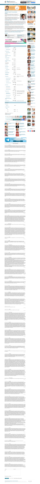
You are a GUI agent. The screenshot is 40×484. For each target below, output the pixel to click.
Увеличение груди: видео (28, 114)
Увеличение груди (32, 97)
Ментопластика (6, 66)
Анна (9, 252)
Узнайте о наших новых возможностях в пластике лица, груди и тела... (33, 50)
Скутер (9, 345)
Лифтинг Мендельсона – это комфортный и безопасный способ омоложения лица (33, 72)
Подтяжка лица (6, 76)
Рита (9, 183)
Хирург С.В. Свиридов (33, 74)
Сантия (9, 410)
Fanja (9, 456)
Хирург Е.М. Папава (32, 56)
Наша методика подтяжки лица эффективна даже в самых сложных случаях (33, 65)
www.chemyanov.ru (8, 114)
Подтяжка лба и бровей (8, 79)
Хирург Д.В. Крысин (32, 45)
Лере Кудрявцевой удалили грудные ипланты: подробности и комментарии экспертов (11, 126)
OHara (9, 443)
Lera (9, 192)
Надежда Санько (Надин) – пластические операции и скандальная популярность (21, 123)
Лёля (9, 285)
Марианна (10, 353)
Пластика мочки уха (7, 69)
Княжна (9, 240)
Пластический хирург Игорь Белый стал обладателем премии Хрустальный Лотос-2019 (11, 132)
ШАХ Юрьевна (10, 257)
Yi (9, 306)
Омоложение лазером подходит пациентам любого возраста (33, 58)
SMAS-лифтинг (12, 31)
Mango (10, 451)
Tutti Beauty (10, 369)
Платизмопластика (7, 72)
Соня (9, 153)
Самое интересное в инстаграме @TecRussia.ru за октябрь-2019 (11, 134)
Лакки (9, 309)
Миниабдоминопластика (8, 49)
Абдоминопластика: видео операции (29, 111)
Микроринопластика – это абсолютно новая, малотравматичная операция (33, 62)
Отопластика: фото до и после (33, 126)
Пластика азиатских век (8, 52)
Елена (9, 157)
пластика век (22, 31)
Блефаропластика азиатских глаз (32, 92)
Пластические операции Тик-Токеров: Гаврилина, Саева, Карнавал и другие (21, 126)
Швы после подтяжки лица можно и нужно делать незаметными (33, 54)
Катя (9, 198)
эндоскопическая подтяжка (17, 31)
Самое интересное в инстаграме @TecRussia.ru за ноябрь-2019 (11, 128)
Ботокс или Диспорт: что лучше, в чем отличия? (33, 83)
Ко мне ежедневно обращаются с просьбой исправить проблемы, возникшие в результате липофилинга (33, 47)
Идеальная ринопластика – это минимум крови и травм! (33, 68)
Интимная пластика (7, 57)
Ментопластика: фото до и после (33, 111)
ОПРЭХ (10, 15)
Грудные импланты (32, 86)
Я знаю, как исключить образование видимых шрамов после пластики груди (33, 76)
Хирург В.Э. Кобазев (33, 49)
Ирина (9, 209)
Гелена (9, 403)
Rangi (9, 433)
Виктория (10, 381)
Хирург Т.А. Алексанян (33, 67)
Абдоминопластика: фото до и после (33, 114)
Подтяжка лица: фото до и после (33, 118)
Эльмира (9, 168)
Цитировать (24, 162)
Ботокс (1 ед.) (7, 105)
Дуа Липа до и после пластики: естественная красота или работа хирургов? (22, 134)
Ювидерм (7, 108)
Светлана (10, 188)
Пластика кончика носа (8, 86)
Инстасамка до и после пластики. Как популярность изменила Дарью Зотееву (22, 132)
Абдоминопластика (7, 47)
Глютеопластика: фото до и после (33, 122)
